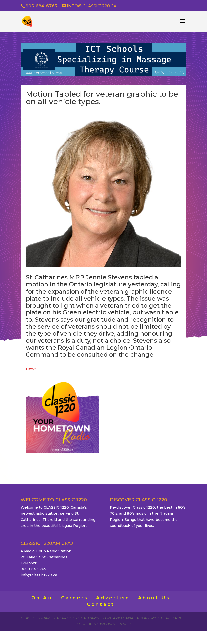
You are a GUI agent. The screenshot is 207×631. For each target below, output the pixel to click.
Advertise (113, 598)
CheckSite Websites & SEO (105, 624)
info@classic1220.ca (39, 575)
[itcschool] (103, 74)
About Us (154, 598)
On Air (42, 598)
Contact (101, 604)
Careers (74, 598)
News (31, 369)
